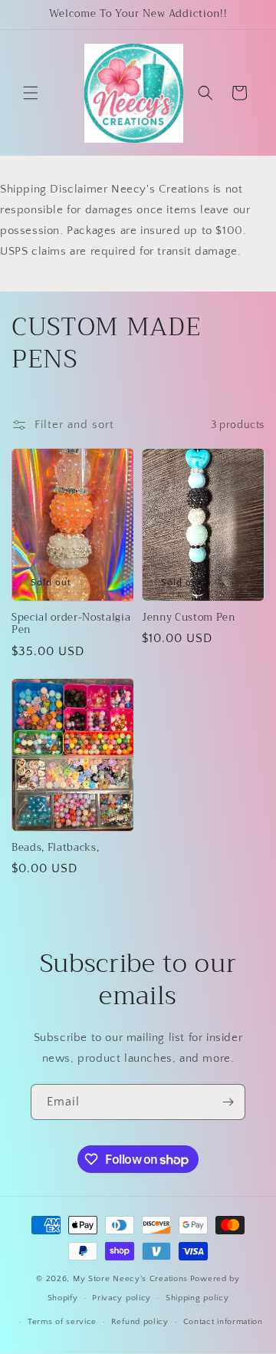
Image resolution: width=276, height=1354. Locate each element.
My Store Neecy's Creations (130, 1278)
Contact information (223, 1321)
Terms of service (62, 1321)
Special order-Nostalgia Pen (71, 624)
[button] (31, 93)
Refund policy (140, 1321)
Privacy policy (121, 1298)
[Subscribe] (228, 1102)
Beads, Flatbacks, (55, 848)
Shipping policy (197, 1298)
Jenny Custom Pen (188, 617)
